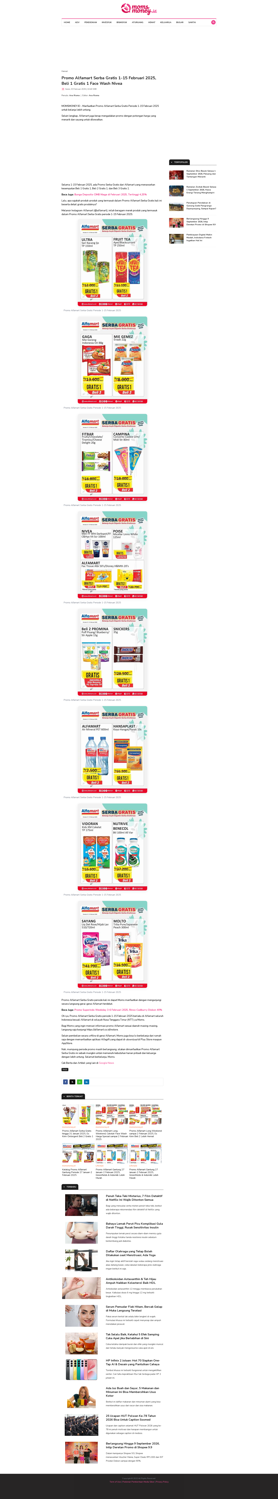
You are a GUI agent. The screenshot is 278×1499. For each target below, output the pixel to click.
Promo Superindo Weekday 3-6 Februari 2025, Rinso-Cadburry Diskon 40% (118, 1010)
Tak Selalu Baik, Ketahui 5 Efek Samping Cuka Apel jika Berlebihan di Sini (132, 1336)
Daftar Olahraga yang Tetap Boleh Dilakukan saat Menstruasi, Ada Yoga (131, 1253)
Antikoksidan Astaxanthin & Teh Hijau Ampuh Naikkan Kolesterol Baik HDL (131, 1281)
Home (67, 22)
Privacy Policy (162, 1481)
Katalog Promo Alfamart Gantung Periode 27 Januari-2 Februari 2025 (77, 1172)
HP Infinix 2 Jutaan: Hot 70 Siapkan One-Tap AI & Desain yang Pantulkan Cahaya (133, 1362)
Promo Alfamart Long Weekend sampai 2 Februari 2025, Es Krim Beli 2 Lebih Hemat (145, 1133)
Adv (77, 22)
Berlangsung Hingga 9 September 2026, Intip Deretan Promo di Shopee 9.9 (133, 1445)
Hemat (151, 22)
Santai (192, 22)
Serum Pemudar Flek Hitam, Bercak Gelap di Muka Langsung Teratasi (134, 1308)
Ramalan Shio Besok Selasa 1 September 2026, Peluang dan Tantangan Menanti (201, 174)
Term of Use (115, 1481)
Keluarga (165, 22)
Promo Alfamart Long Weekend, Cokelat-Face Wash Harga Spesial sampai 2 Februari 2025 (112, 1135)
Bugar (179, 22)
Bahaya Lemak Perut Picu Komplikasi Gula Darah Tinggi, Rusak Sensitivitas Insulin (134, 1225)
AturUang (137, 22)
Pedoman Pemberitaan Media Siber (138, 1481)
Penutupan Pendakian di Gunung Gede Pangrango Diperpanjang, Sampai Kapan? (201, 205)
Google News (106, 1063)
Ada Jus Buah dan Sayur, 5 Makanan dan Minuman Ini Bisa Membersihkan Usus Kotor (132, 1392)
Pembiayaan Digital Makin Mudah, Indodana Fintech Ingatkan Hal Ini (199, 237)
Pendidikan (90, 22)
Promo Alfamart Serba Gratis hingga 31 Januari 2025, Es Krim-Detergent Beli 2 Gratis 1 (77, 1133)
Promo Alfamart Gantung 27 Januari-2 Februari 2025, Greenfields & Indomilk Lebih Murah (110, 1174)
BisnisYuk (122, 22)
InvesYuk (107, 22)
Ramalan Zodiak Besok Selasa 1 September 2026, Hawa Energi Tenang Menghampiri (201, 190)
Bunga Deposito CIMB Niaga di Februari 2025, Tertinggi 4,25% (110, 194)
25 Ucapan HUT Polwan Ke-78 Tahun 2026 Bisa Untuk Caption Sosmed (131, 1418)
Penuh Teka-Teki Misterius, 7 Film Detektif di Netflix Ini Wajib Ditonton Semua (134, 1198)
